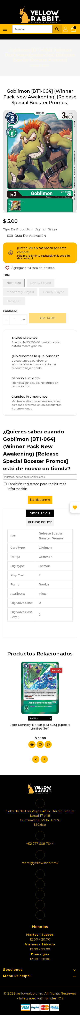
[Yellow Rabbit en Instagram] (40, 894)
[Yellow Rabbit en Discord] (40, 904)
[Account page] (66, 29)
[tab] (40, 513)
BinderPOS (54, 998)
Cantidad (10, 311)
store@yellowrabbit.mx (40, 863)
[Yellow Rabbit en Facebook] (40, 874)
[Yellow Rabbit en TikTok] (40, 915)
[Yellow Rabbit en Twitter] (40, 884)
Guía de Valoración (30, 236)
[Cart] (74, 29)
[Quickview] (31, 744)
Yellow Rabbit (40, 65)
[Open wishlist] (75, 507)
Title (6, 275)
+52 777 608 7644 (40, 844)
